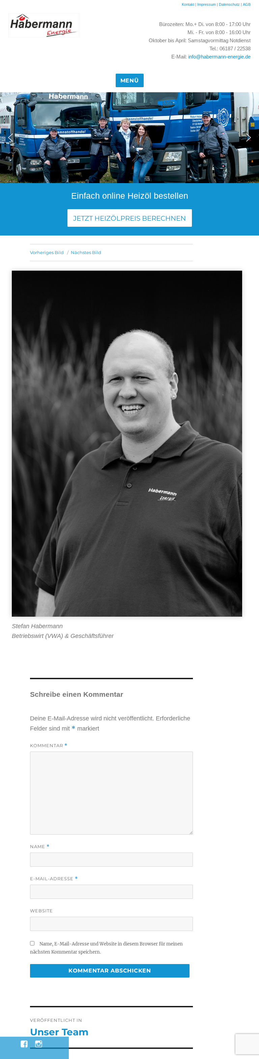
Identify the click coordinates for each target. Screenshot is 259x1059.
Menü (129, 80)
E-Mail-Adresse (54, 879)
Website (41, 910)
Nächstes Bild (86, 252)
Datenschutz (230, 4)
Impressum (206, 4)
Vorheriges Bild (47, 252)
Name (40, 846)
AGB (247, 4)
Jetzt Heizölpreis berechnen (129, 218)
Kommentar (48, 745)
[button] (10, 137)
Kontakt (188, 4)
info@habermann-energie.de (219, 56)
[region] (129, 137)
